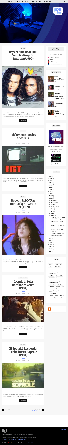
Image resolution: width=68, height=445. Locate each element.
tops (56, 291)
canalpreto (51, 271)
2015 (50, 195)
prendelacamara (58, 295)
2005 (50, 250)
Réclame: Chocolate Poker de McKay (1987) (59, 105)
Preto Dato (17, 1)
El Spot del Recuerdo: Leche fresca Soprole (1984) (23, 352)
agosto (52, 208)
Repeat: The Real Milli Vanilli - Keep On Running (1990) (23, 55)
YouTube (14, 439)
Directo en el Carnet (37, 1)
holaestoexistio (52, 284)
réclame (23, 131)
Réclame (10, 1)
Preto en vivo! (25, 1)
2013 (50, 198)
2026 (50, 176)
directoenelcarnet (52, 273)
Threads (9, 439)
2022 (50, 184)
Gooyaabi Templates (29, 442)
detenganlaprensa (52, 293)
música (23, 48)
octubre (53, 204)
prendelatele (23, 277)
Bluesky (18, 439)
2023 (50, 182)
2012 (50, 237)
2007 (50, 246)
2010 (50, 240)
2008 (50, 244)
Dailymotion (23, 439)
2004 (50, 251)
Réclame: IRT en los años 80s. (23, 136)
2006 (50, 248)
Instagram (4, 439)
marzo (52, 213)
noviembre (53, 202)
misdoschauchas (52, 268)
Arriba (63, 429)
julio (52, 210)
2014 (50, 197)
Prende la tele (47, 1)
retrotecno (51, 275)
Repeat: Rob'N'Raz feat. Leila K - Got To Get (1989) (23, 204)
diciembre (53, 200)
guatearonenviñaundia (53, 282)
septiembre (54, 206)
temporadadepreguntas (53, 300)
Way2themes (14, 442)
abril (52, 211)
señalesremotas (52, 277)
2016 (50, 193)
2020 (50, 186)
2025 (50, 178)
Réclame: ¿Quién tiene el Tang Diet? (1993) (59, 80)
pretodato (60, 284)
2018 (50, 189)
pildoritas (51, 295)
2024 (50, 180)
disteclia (50, 291)
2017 (50, 191)
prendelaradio (59, 275)
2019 (50, 187)
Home (3, 1)
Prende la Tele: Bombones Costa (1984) (23, 285)
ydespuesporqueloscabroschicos (56, 286)
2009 (50, 242)
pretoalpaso (57, 266)
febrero (52, 215)
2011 (50, 239)
